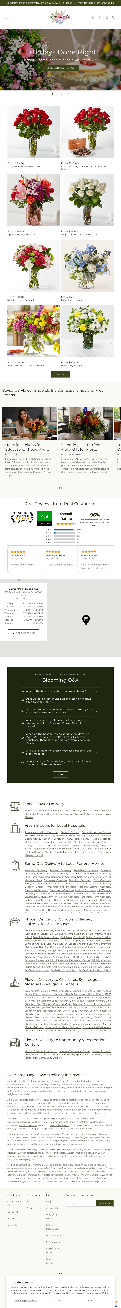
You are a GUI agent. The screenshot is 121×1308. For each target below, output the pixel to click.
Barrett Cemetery (60, 870)
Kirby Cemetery (76, 900)
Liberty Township (90, 810)
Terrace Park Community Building (43, 1057)
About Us (12, 1225)
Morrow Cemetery (93, 910)
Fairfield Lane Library (37, 970)
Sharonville (80, 814)
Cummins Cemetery (55, 880)
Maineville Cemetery (59, 906)
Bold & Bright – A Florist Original (25, 365)
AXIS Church (32, 990)
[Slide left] (54, 488)
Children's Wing (84, 1017)
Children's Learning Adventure (94, 943)
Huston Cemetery (73, 893)
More (61, 774)
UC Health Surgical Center (96, 848)
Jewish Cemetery (69, 896)
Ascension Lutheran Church (57, 994)
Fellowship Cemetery (60, 883)
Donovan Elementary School (87, 953)
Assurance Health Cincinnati (41, 832)
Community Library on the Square (74, 950)
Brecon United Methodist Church (43, 1010)
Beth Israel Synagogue (98, 997)
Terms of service (50, 1261)
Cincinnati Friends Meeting (96, 1024)
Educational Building (49, 957)
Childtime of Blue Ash (37, 947)
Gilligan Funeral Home (38, 886)
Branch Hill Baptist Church (75, 1007)
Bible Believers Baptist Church (87, 1000)
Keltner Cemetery (35, 900)
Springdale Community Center (93, 1054)
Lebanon (75, 810)
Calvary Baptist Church (75, 1010)
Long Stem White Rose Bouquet (79, 234)
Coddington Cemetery (63, 876)
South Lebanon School (61, 1054)
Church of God (40, 1024)
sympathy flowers (59, 1125)
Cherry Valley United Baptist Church (54, 1017)
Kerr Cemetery (56, 900)
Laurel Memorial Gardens (73, 903)
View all (60, 374)
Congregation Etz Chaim (39, 1030)
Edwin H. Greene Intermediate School (87, 957)
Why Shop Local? (51, 1216)
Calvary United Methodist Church (53, 1014)
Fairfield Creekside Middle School (67, 963)
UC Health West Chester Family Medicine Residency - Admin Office (64, 852)
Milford (49, 814)
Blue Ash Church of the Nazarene (92, 1004)
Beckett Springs (70, 832)
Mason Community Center (74, 1051)
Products (12, 1218)
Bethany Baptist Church (55, 1000)
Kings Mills (64, 810)
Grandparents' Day (14, 1203)
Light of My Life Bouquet (21, 234)
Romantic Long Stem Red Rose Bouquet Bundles (83, 167)
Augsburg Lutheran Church (89, 994)
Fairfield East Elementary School (61, 966)
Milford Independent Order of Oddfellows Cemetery (53, 910)
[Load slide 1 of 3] (52, 94)
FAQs (49, 1201)
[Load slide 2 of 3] (57, 94)
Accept (59, 1300)
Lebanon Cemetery (100, 903)
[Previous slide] (45, 94)
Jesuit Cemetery (48, 896)
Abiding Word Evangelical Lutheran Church (67, 990)
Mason (40, 814)
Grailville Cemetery (100, 886)
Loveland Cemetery (35, 906)
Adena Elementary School (39, 930)
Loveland (106, 810)
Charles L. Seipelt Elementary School (55, 943)
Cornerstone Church (66, 1030)
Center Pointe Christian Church (93, 1014)
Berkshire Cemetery (86, 870)
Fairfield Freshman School (96, 966)
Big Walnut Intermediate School (69, 933)
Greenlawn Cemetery (36, 890)
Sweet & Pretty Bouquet (20, 300)
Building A (66, 937)
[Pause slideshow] (76, 94)
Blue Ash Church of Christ (57, 1004)
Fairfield (52, 810)
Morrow (68, 814)
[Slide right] (67, 488)
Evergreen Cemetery (36, 883)
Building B (79, 937)
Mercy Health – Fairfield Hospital (92, 838)
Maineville (30, 814)
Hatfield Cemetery (85, 890)
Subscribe (105, 1203)
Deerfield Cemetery (80, 880)
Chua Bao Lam (81, 1020)
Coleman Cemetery (88, 876)
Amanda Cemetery (36, 870)
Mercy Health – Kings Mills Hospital (45, 842)
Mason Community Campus (41, 1051)
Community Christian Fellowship (63, 1027)
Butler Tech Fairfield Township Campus (57, 940)
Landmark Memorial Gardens (41, 903)
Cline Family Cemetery (37, 876)
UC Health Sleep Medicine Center (61, 848)
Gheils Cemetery (82, 883)
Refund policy (53, 1242)
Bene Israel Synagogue (70, 997)
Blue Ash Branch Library (46, 937)
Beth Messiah (32, 1000)
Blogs (30, 1208)
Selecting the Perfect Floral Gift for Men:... (81, 447)
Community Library (43, 950)
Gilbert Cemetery (101, 883)
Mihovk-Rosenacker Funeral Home (91, 906)
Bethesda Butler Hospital (39, 835)
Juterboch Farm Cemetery (96, 896)
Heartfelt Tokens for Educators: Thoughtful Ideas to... (25, 447)
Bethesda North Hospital (71, 835)
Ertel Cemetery (102, 880)
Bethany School (63, 930)
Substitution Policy (52, 1250)
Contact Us (52, 1208)
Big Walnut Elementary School (90, 930)
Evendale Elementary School (74, 960)
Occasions (12, 1211)
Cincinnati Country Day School (67, 947)
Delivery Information (52, 1227)
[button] (6, 17)
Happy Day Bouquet (72, 365)
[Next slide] (68, 94)
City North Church (34, 1027)
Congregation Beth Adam (96, 1027)
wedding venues (28, 1125)
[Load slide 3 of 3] (61, 94)
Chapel (28, 1017)
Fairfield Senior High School (95, 970)
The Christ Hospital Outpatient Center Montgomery (76, 845)
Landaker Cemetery (99, 900)
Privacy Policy (101, 1293)
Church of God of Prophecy (65, 1024)
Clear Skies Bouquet (72, 300)
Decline (92, 1300)
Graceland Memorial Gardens (70, 886)
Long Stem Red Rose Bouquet (24, 166)
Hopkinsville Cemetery (49, 893)
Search (30, 1201)
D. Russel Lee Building (57, 953)
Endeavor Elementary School (41, 960)
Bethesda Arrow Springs (96, 832)
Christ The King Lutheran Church (52, 1020)
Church (95, 1020)
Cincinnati (41, 810)
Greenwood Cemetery (62, 890)
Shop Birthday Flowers (60, 67)
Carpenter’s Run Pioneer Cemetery (90, 873)
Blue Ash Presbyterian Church (42, 1007)
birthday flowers (35, 1156)
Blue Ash (29, 810)
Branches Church (101, 1007)
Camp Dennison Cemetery (52, 873)
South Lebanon (95, 814)
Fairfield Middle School (64, 970)
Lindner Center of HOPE (58, 838)
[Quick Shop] (93, 17)
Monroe (59, 814)
